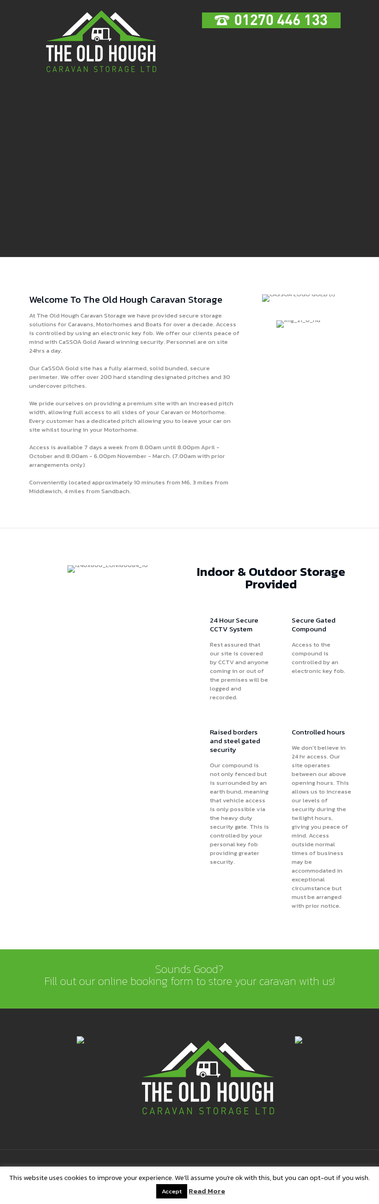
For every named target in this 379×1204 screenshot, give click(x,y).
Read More (207, 1190)
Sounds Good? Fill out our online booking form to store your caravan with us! (189, 975)
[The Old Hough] (101, 41)
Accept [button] (172, 1191)
